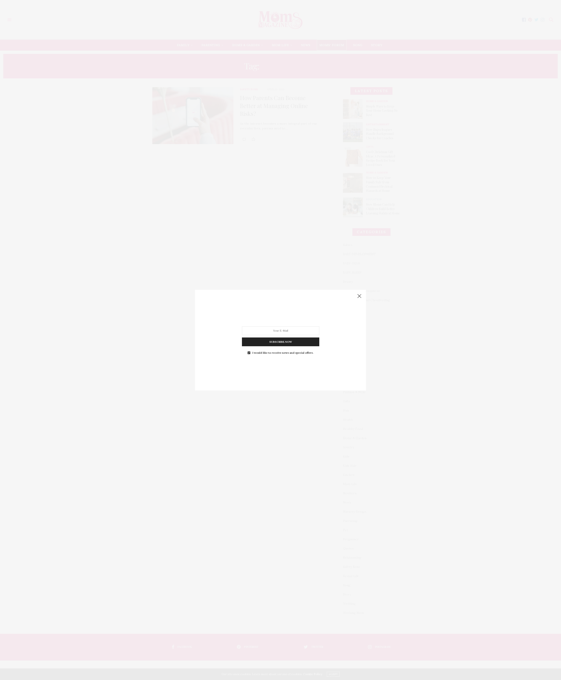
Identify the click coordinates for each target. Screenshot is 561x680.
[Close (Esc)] (359, 296)
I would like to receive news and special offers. (282, 352)
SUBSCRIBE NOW (280, 341)
